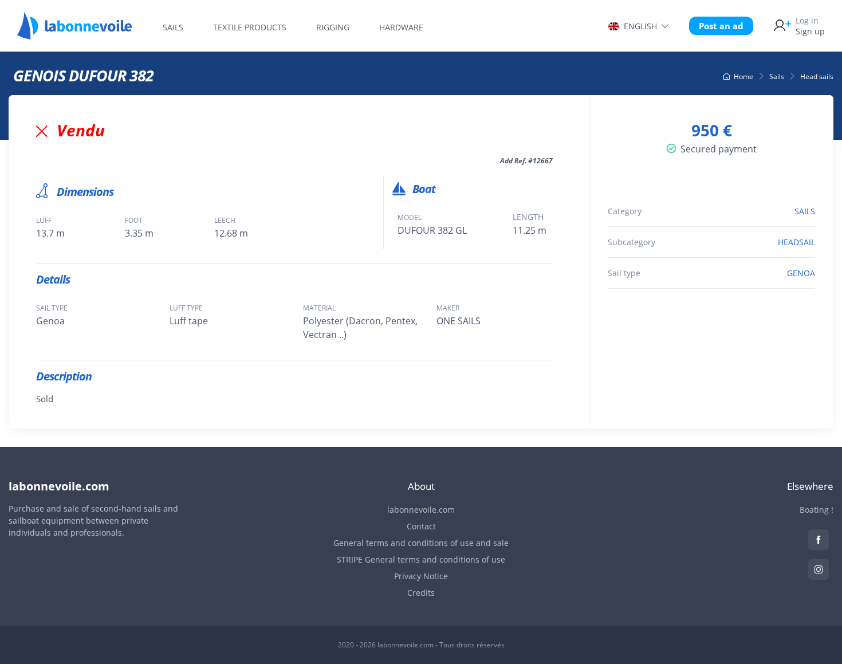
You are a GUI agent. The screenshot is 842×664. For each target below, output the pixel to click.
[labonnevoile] (74, 34)
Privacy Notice (421, 576)
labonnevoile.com (421, 509)
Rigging (332, 27)
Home (743, 76)
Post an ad (721, 26)
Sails (173, 27)
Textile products (249, 27)
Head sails (816, 76)
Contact (421, 526)
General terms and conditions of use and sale (421, 542)
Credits (421, 592)
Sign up (810, 26)
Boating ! (816, 509)
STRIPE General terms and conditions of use (421, 559)
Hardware (401, 27)
